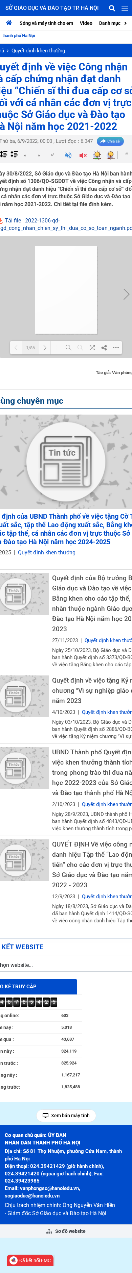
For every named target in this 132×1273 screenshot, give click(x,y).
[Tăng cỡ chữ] (52, 155)
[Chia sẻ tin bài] (110, 141)
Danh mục (109, 23)
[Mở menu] (124, 8)
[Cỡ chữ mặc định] (39, 155)
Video (86, 23)
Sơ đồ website (70, 1231)
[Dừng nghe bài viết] (83, 156)
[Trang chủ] (10, 23)
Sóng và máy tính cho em (46, 23)
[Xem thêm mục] (126, 22)
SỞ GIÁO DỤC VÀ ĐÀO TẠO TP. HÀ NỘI (52, 8)
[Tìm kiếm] (112, 8)
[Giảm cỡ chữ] (25, 155)
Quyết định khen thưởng (38, 51)
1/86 (30, 347)
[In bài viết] (127, 154)
